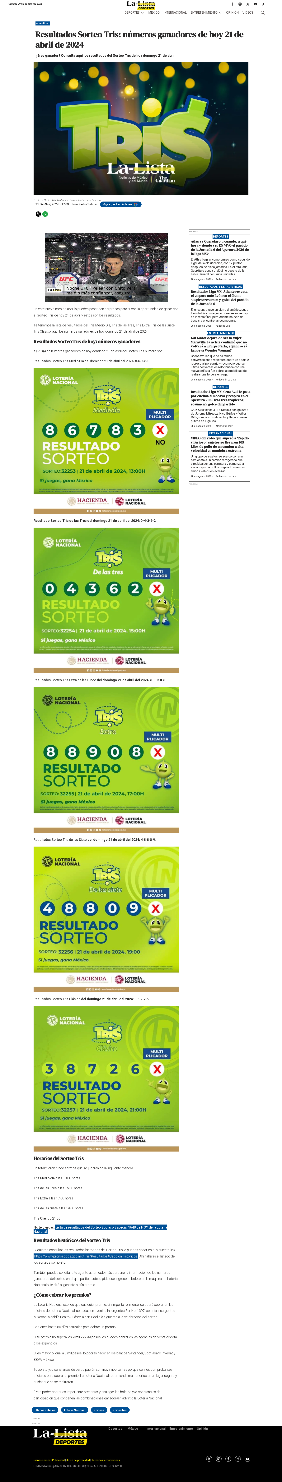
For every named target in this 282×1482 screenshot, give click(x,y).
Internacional (175, 12)
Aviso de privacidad (78, 1460)
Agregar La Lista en (118, 204)
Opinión (232, 12)
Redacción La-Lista (226, 279)
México (154, 12)
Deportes (132, 12)
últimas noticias (45, 1410)
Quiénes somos (41, 1460)
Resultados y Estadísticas (220, 287)
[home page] (141, 5)
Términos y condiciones (106, 1460)
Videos (247, 12)
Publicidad (58, 1460)
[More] (142, 12)
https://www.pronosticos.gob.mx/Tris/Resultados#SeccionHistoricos (85, 1256)
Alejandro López (224, 426)
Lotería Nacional (74, 1410)
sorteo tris (120, 1410)
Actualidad (42, 23)
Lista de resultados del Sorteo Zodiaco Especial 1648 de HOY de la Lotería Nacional (100, 1229)
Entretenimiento (204, 12)
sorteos (99, 1410)
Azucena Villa (223, 326)
